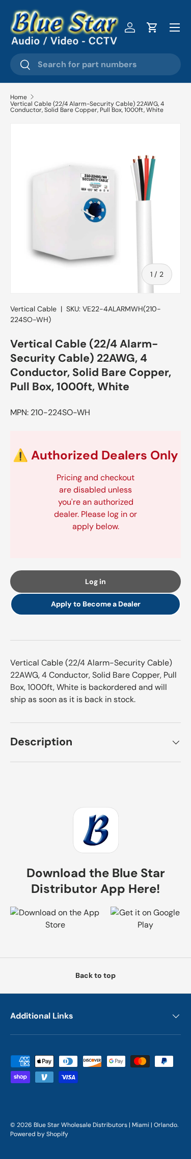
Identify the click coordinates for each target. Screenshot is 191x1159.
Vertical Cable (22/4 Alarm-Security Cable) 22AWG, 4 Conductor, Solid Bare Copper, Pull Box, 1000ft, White (87, 107)
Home (18, 97)
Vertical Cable (33, 308)
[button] (152, 27)
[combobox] (95, 64)
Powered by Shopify (39, 1134)
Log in (95, 581)
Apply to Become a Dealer (96, 604)
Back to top (95, 975)
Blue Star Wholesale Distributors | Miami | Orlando (105, 1125)
